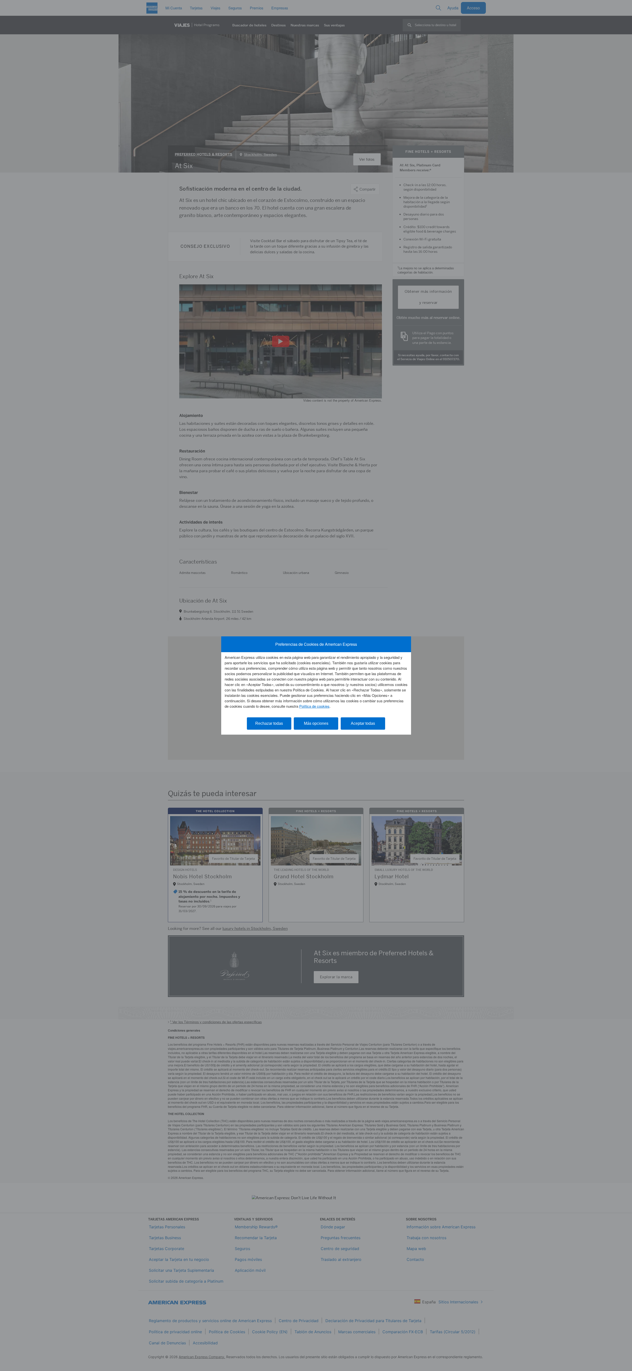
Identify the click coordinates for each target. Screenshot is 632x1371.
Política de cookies (314, 706)
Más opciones (316, 723)
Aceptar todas (363, 723)
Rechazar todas (269, 723)
